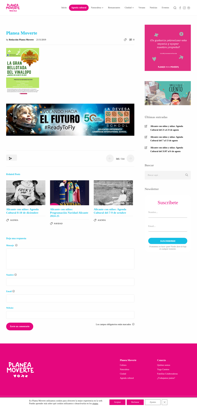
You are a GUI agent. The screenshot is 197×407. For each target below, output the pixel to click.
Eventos (165, 7)
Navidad (58, 223)
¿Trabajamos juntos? (166, 378)
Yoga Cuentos (163, 369)
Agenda (14, 220)
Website (9, 308)
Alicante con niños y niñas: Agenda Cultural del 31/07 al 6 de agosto (166, 150)
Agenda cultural (78, 7)
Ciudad (128, 7)
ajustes (95, 403)
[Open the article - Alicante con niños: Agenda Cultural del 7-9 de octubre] (113, 192)
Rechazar (135, 402)
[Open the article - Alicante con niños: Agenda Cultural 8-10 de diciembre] (25, 192)
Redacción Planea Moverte (21, 40)
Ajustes (153, 402)
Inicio (64, 7)
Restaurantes (114, 7)
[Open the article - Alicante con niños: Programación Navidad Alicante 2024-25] (69, 192)
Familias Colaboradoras (167, 374)
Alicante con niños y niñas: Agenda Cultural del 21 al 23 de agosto (166, 128)
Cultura (123, 365)
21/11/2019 (41, 40)
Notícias (153, 7)
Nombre (10, 275)
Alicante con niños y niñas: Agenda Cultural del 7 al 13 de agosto (166, 139)
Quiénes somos (163, 365)
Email (9, 291)
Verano (142, 7)
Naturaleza (96, 7)
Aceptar (117, 402)
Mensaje (10, 245)
